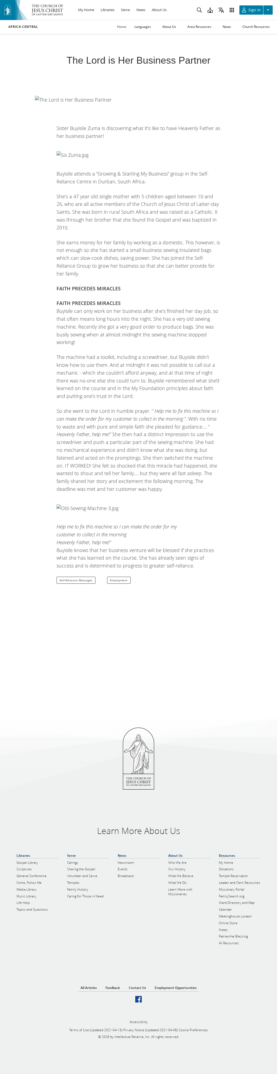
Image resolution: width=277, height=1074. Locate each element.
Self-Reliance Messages (76, 580)
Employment (119, 580)
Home (121, 26)
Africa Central (23, 27)
